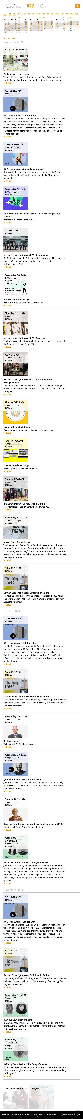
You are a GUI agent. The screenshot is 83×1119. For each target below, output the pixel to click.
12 (16, 26)
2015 (62, 14)
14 (22, 26)
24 (9, 30)
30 (5, 32)
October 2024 (42, 18)
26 (16, 30)
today (5, 14)
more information (68, 1114)
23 (5, 30)
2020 (38, 14)
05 (16, 24)
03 (9, 24)
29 (26, 30)
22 (26, 28)
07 (22, 24)
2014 (67, 14)
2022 (28, 14)
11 (12, 26)
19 (16, 28)
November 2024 (67, 18)
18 (12, 28)
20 (19, 28)
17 (9, 28)
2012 (71, 14)
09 (5, 26)
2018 (47, 14)
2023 (24, 14)
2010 (4, 16)
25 (12, 30)
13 (19, 26)
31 (42, 30)
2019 (43, 14)
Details (8, 83)
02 (5, 24)
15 (26, 26)
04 (12, 24)
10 (9, 26)
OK (79, 1114)
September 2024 (15, 18)
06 (19, 24)
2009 (9, 16)
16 (5, 28)
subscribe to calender (9, 38)
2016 (57, 14)
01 (26, 22)
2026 (9, 14)
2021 (33, 14)
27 (19, 30)
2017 (52, 14)
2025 (14, 14)
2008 (14, 16)
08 (26, 24)
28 (22, 30)
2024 (19, 14)
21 (22, 28)
